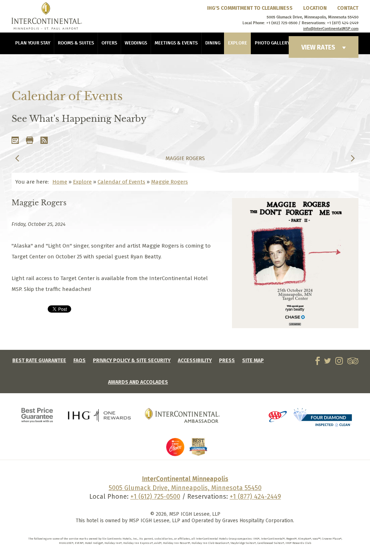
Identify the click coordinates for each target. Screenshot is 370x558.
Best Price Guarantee (37, 415)
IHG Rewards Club (99, 415)
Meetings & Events (176, 43)
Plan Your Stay (32, 43)
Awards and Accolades (138, 382)
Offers (109, 43)
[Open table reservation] (245, 418)
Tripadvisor (352, 360)
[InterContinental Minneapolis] (47, 16)
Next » (353, 158)
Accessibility (195, 360)
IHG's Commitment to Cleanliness (250, 8)
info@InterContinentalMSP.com (330, 29)
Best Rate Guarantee (39, 360)
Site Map (253, 360)
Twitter (327, 360)
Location (315, 8)
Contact (347, 8)
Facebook (317, 360)
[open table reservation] (175, 454)
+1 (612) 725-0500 (155, 497)
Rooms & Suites (76, 43)
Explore (237, 43)
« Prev (17, 158)
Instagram (339, 360)
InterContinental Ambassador (182, 415)
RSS (44, 140)
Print (29, 140)
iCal (15, 140)
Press (227, 360)
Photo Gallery (272, 43)
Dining (212, 43)
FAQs (79, 360)
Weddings (136, 43)
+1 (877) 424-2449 (255, 497)
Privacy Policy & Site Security (132, 360)
